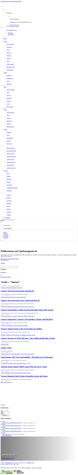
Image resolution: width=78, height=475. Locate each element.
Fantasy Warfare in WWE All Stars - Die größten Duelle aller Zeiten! (28, 338)
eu (23, 462)
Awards (7, 464)
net (21, 462)
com (16, 462)
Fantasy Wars (6, 348)
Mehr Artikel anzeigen (6, 382)
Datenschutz (11, 464)
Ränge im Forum (6, 434)
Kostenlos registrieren (6, 277)
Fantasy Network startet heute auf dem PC (17, 291)
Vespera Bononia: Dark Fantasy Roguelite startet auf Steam (24, 376)
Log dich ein (13, 22)
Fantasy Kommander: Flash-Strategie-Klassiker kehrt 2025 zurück (27, 310)
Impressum (16, 464)
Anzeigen (4, 415)
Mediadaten (3, 464)
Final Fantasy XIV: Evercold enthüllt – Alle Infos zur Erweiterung (27, 357)
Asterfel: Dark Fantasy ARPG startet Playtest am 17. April (24, 367)
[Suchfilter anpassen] (1, 222)
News (5, 232)
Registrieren (16, 258)
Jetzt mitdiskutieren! (7, 435)
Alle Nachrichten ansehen (13, 26)
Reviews (6, 233)
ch (25, 462)
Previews (6, 235)
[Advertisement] (39, 244)
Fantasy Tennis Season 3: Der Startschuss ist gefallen (21, 329)
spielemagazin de (9, 462)
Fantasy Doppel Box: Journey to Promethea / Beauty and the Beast (27, 319)
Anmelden (10, 258)
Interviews (6, 236)
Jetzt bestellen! (8, 458)
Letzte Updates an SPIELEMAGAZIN (11, 422)
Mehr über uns (4, 258)
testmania (30, 462)
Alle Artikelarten (8, 228)
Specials (6, 237)
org (19, 462)
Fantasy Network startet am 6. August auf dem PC (20, 300)
